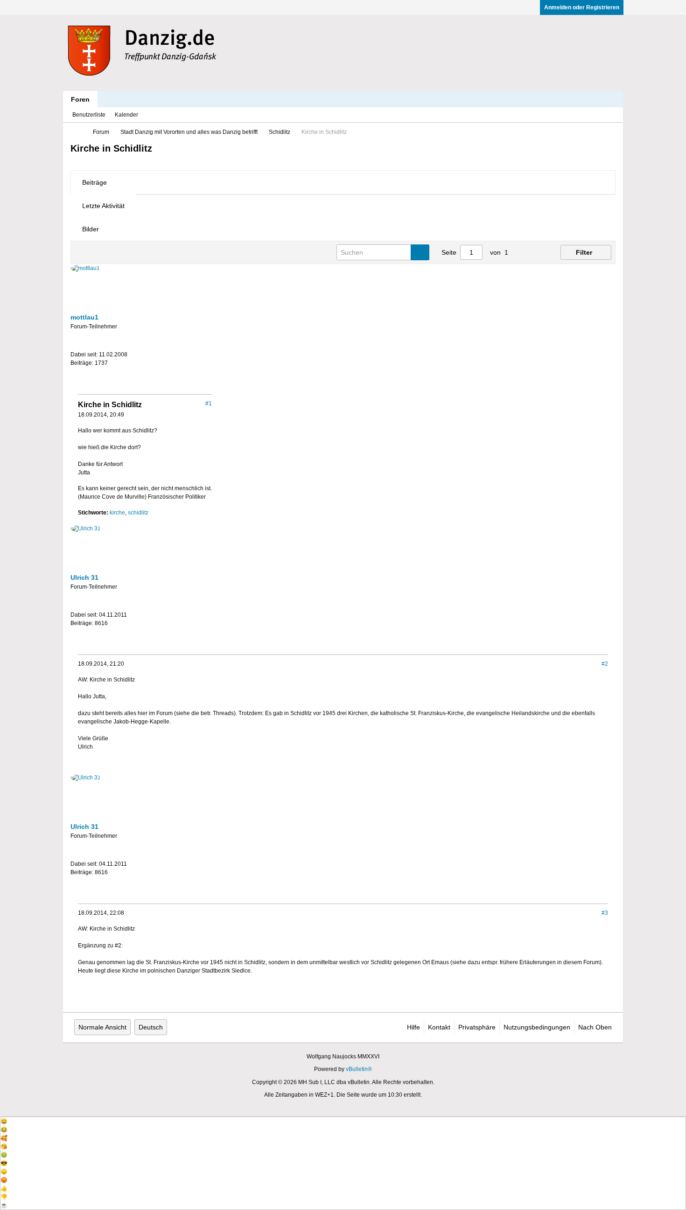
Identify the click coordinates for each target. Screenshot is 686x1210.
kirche (117, 512)
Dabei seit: (84, 354)
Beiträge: (81, 363)
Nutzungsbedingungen (537, 1027)
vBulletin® (359, 1069)
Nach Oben (595, 1027)
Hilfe (413, 1027)
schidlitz (138, 512)
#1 (208, 403)
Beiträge (94, 182)
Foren (80, 99)
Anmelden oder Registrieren (581, 7)
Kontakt (439, 1027)
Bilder (90, 229)
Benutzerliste (88, 114)
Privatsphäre (477, 1027)
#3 (605, 913)
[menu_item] (343, 1121)
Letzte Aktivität (103, 205)
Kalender (126, 114)
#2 (605, 664)
